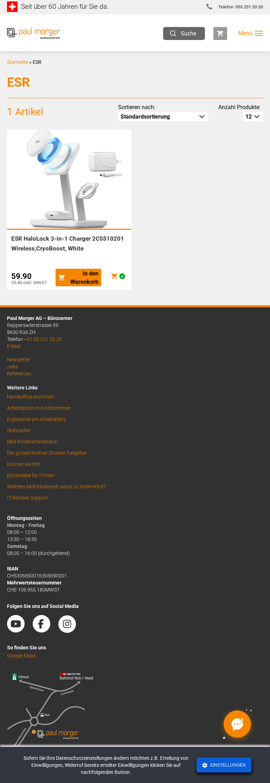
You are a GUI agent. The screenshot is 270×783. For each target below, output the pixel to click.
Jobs (12, 366)
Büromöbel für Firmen (30, 475)
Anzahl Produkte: (239, 107)
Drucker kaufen (23, 464)
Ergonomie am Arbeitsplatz (36, 419)
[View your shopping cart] (220, 33)
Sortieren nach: (136, 107)
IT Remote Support (27, 498)
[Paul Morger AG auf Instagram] (70, 630)
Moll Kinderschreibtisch (32, 441)
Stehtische (18, 430)
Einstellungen (227, 765)
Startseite (17, 62)
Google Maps (21, 655)
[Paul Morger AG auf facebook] (45, 630)
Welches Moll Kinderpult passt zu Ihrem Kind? (56, 486)
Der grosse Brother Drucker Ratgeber (47, 453)
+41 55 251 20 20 (43, 339)
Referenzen (19, 373)
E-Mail (13, 346)
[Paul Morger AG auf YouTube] (19, 630)
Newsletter (19, 359)
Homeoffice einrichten (30, 397)
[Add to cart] (114, 276)
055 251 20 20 (240, 6)
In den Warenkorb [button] (84, 277)
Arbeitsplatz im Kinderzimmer (39, 408)
